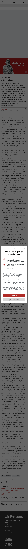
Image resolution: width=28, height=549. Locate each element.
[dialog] (14, 274)
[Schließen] (24, 248)
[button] (14, 268)
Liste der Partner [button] (6, 280)
